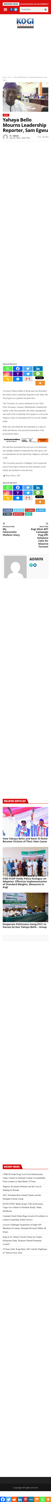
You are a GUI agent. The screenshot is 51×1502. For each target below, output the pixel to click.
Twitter (20, 510)
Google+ (31, 510)
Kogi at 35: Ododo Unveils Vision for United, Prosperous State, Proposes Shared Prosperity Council (22, 1240)
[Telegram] (28, 373)
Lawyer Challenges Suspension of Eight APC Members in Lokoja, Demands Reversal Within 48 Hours (24, 1228)
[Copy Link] (8, 379)
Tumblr (8, 514)
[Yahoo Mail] (18, 373)
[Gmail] (28, 379)
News (10, 77)
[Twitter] (28, 368)
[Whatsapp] (8, 368)
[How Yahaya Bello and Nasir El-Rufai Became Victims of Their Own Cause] (25, 822)
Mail (29, 514)
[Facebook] (18, 368)
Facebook (8, 510)
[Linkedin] (38, 368)
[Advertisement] (25, 54)
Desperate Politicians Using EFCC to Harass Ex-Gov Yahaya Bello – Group (25, 925)
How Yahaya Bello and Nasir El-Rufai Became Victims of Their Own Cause (25, 840)
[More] (40, 383)
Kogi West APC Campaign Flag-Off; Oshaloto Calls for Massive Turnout (39, 537)
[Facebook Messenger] (18, 379)
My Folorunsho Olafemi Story (11, 531)
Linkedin (41, 510)
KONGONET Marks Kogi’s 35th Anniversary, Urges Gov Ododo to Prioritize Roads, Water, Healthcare (23, 1207)
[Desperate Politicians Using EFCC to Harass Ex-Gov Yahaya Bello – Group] (25, 907)
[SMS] (38, 373)
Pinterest (19, 514)
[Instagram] (8, 373)
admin (15, 136)
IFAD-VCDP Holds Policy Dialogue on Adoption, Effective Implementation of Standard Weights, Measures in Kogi (25, 883)
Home (5, 77)
